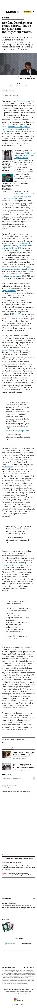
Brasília (9, 778)
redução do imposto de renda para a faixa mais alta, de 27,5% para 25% (17, 245)
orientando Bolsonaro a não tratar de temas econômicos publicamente (18, 195)
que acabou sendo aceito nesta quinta (16, 268)
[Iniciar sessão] (33, 11)
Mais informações (6, 787)
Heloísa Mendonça (18, 770)
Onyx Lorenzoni (9, 291)
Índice (21, 993)
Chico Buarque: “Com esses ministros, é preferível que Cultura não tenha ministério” (7, 166)
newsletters (6, 899)
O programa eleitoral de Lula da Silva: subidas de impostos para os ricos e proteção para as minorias (18, 867)
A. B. (18, 83)
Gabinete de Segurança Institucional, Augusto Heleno (24, 155)
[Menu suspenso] (3, 11)
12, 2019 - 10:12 (21, 86)
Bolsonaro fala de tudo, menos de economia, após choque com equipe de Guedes (7, 187)
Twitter (4, 778)
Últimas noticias (7, 855)
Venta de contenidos (14, 989)
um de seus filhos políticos (13, 565)
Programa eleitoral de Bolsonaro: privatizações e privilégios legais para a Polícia (17, 874)
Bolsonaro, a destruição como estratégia (19, 858)
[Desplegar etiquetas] (34, 778)
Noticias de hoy (27, 993)
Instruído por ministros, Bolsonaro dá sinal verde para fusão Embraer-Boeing (24, 766)
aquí (29, 791)
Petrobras (8, 467)
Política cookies (29, 989)
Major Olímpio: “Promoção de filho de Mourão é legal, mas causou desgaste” (23, 754)
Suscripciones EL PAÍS (25, 991)
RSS (19, 993)
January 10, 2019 (12, 638)
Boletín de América (9, 903)
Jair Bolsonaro (23, 101)
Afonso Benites (17, 758)
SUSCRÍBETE (27, 11)
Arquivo (5, 919)
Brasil (5, 18)
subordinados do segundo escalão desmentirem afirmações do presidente (17, 129)
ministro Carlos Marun (11, 276)
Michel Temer (18, 314)
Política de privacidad (11, 991)
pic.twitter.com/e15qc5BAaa (17, 430)
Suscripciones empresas (11, 993)
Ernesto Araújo (8, 350)
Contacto (6, 989)
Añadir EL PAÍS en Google (11, 95)
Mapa (18, 991)
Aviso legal (21, 989)
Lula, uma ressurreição (13, 862)
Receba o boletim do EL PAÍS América (15, 739)
